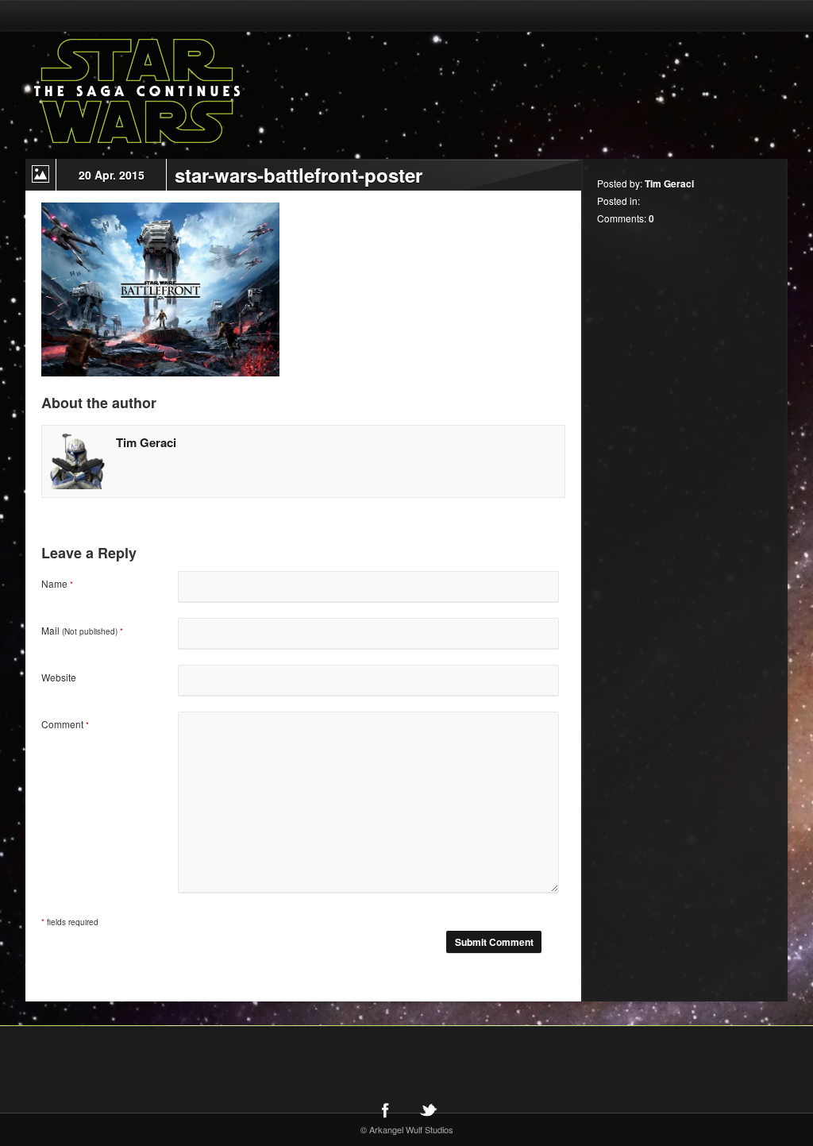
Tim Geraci (146, 442)
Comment (65, 724)
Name (57, 583)
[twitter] (428, 1109)
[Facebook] (385, 1109)
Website (58, 677)
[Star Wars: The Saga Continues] (219, 91)
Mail (82, 630)
